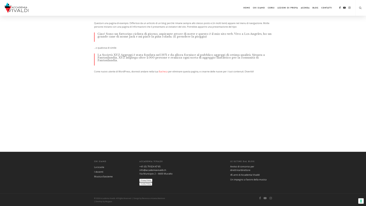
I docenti (98, 171)
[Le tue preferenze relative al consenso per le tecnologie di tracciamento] (361, 201)
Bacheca (163, 71)
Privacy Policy (146, 180)
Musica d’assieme (103, 176)
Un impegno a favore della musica (248, 179)
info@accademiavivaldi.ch (152, 170)
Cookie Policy (146, 184)
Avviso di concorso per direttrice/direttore (242, 168)
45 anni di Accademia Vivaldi (245, 174)
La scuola (99, 167)
